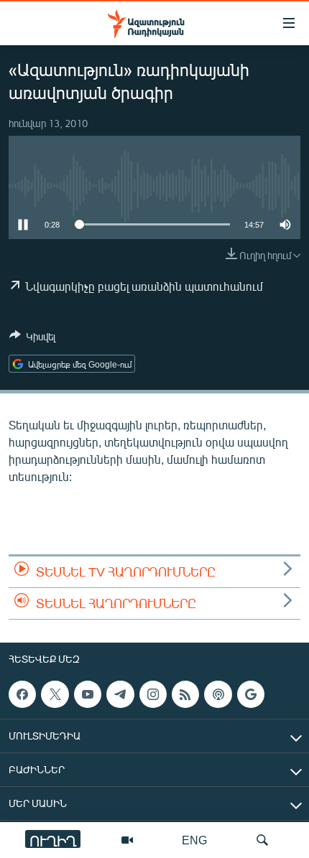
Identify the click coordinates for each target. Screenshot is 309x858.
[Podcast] (217, 694)
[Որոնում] (262, 840)
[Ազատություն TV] (127, 840)
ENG (194, 840)
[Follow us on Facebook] (22, 694)
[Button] (32, 339)
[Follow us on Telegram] (120, 694)
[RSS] (185, 694)
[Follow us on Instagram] (153, 694)
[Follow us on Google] (250, 694)
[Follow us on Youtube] (87, 694)
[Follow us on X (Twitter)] (54, 694)
